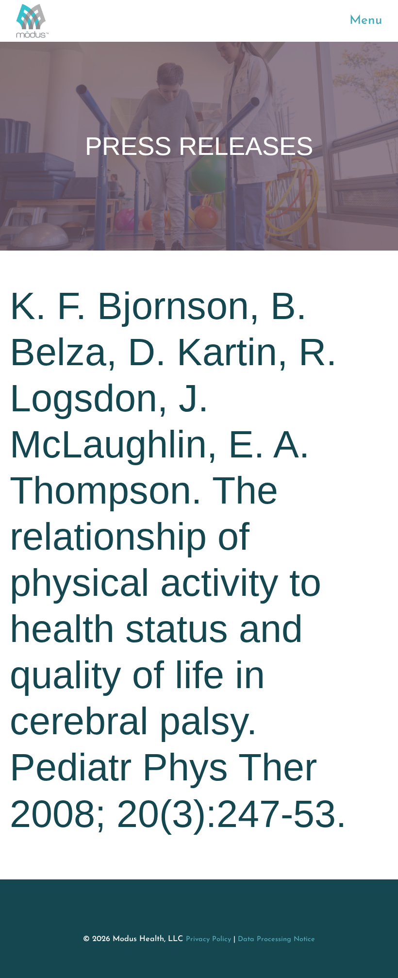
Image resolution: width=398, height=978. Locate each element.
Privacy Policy (208, 939)
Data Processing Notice (276, 939)
